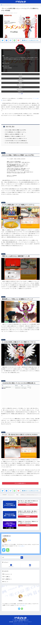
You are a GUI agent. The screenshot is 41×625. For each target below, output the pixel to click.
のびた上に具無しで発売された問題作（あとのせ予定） (15, 129)
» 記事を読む (27, 504)
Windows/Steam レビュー (33, 494)
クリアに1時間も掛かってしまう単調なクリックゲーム (15, 132)
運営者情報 (11, 621)
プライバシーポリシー (28, 621)
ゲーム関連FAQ (7, 579)
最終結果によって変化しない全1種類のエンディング (15, 136)
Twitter (30, 566)
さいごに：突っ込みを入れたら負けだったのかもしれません (16, 142)
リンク (20, 93)
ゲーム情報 (7, 576)
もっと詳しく (22, 545)
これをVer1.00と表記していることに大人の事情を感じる (16, 140)
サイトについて (11, 566)
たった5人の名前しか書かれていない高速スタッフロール (16, 138)
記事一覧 (15, 621)
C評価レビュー (24, 494)
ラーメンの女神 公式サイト (20, 483)
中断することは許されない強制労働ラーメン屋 (14, 134)
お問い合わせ (20, 621)
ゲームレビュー (10, 494)
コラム (6, 581)
